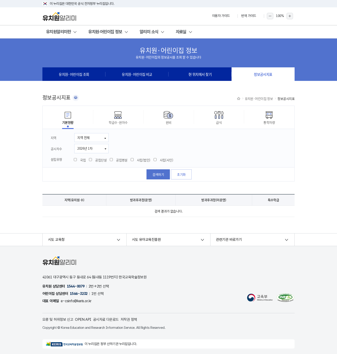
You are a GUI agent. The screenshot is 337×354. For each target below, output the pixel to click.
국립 (83, 160)
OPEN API (83, 319)
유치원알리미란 (58, 31)
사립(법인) (143, 160)
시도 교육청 (56, 239)
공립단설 (101, 160)
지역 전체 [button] (83, 137)
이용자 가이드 (221, 16)
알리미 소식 (149, 31)
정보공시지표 (263, 74)
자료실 (181, 31)
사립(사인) (166, 160)
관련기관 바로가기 (229, 239)
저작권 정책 (129, 319)
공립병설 (121, 160)
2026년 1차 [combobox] (84, 148)
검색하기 (158, 174)
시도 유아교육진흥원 (146, 239)
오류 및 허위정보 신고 (57, 319)
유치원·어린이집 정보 (105, 31)
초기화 (181, 174)
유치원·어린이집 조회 (74, 74)
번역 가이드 (248, 16)
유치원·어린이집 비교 (137, 74)
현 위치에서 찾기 (200, 74)
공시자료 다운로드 (106, 319)
